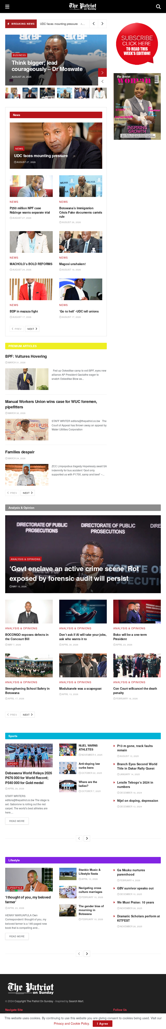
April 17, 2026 (15, 698)
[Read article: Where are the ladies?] (68, 786)
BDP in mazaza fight (24, 311)
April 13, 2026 (69, 694)
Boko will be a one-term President (130, 636)
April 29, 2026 (15, 788)
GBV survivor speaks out (135, 888)
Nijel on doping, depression (137, 800)
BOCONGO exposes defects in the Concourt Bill (27, 636)
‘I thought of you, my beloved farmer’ (28, 899)
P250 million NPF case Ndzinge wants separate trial (30, 210)
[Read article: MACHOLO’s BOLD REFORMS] (31, 242)
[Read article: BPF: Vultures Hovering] (26, 379)
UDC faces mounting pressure (59, 24)
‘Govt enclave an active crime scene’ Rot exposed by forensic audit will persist (74, 573)
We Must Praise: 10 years (135, 902)
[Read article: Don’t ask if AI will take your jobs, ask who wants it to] (83, 611)
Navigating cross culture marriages (91, 890)
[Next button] (102, 72)
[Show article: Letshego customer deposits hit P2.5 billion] (47, 93)
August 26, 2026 (71, 222)
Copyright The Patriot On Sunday (33, 1001)
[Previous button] (102, 81)
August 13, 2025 (129, 756)
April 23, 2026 (123, 644)
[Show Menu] (7, 6)
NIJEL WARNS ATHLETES (88, 747)
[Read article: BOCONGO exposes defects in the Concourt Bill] (29, 611)
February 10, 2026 (92, 897)
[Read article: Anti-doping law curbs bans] (68, 768)
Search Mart (76, 1001)
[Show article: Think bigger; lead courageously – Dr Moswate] (30, 93)
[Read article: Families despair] (26, 475)
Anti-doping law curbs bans (89, 766)
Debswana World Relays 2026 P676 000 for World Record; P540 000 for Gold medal (28, 777)
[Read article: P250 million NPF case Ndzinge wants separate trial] (31, 186)
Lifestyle (15, 887)
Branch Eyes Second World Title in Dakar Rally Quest (137, 766)
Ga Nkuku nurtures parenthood (131, 872)
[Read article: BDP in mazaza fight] (31, 289)
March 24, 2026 (16, 458)
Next (31, 328)
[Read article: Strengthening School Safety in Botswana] (29, 665)
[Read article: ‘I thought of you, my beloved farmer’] (29, 880)
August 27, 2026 (26, 162)
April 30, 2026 (69, 644)
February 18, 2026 (126, 698)
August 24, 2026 (21, 269)
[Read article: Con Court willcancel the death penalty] (137, 665)
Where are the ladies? (88, 784)
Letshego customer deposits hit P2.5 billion (85, 65)
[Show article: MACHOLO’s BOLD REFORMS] (99, 93)
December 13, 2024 (130, 806)
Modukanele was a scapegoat (80, 688)
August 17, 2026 (21, 317)
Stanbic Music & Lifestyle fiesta (90, 872)
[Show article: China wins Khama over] (81, 93)
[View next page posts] (87, 838)
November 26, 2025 (130, 908)
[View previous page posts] (79, 838)
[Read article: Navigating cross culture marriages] (68, 892)
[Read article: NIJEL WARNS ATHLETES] (68, 750)
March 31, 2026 (16, 362)
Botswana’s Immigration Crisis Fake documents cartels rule (80, 212)
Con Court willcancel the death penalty (135, 690)
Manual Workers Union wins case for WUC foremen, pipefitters (51, 404)
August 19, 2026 (71, 269)
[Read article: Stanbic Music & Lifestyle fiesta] (68, 874)
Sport (13, 763)
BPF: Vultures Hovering (26, 356)
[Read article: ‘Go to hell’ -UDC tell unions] (80, 289)
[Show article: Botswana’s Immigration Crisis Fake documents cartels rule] (64, 93)
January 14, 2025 (129, 774)
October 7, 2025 (91, 791)
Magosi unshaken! (72, 264)
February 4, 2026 (129, 880)
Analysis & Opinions (25, 559)
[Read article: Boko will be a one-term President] (137, 611)
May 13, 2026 (19, 586)
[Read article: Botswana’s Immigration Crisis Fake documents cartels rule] (80, 186)
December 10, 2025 (130, 894)
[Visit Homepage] (83, 6)
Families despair (20, 452)
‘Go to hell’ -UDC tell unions (79, 311)
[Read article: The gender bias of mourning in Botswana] (68, 910)
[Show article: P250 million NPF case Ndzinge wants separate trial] (12, 93)
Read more (19, 821)
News (19, 148)
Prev (18, 328)
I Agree (102, 1023)
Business (56, 55)
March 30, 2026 (16, 413)
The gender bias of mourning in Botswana (91, 910)
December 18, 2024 (130, 792)
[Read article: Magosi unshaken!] (80, 242)
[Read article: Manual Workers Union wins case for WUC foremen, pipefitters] (26, 429)
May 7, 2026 (14, 644)
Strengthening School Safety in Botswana (27, 690)
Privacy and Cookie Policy (71, 1023)
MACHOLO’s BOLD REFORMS (31, 264)
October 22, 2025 (91, 773)
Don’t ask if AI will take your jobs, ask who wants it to (83, 636)
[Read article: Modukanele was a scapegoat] (83, 665)
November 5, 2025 (91, 754)
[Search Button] (158, 6)
